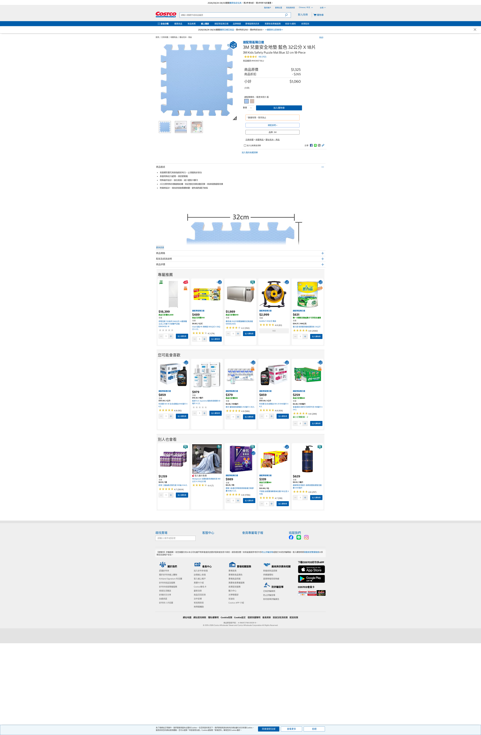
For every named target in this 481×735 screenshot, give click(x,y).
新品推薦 (192, 23)
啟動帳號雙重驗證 (311, 552)
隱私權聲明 (213, 617)
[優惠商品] (182, 23)
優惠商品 (178, 23)
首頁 (157, 37)
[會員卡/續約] (296, 23)
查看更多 (291, 728)
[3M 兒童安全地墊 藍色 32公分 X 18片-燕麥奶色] (252, 101)
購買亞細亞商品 (227, 29)
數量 (245, 107)
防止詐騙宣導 (267, 552)
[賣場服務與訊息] (259, 23)
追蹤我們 (295, 533)
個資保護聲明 (254, 617)
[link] (311, 145)
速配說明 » (272, 125)
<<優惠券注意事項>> (273, 29)
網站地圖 (187, 617)
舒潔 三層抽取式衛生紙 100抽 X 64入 (173, 485)
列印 (321, 37)
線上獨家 (205, 23)
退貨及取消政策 (280, 617)
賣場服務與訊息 (252, 23)
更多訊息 (160, 247)
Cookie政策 (226, 617)
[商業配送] (309, 23)
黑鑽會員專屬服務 (273, 23)
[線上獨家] (209, 23)
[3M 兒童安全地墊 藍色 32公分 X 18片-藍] (246, 101)
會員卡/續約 (290, 23)
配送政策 (294, 617)
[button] (288, 15)
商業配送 (305, 23)
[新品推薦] (196, 23)
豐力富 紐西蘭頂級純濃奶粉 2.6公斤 (307, 327)
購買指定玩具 (235, 3)
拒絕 (314, 728)
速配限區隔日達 (221, 23)
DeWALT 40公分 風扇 (267, 321)
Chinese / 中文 (305, 7)
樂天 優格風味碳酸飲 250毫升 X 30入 (240, 407)
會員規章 (266, 617)
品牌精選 (237, 23)
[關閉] (475, 29)
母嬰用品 (173, 37)
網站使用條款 (199, 617)
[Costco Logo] (166, 14)
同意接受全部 (268, 728)
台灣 (321, 8)
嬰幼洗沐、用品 (185, 37)
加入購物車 (279, 107)
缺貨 (274, 331)
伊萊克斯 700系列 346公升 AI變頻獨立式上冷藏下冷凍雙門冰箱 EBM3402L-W (173, 324)
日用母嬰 (164, 37)
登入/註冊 (303, 14)
